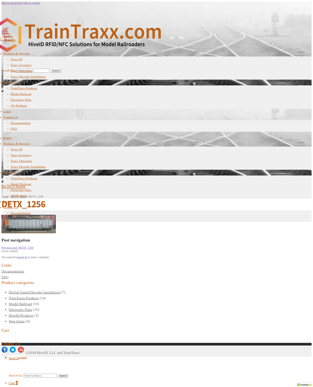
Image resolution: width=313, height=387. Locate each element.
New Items (17, 321)
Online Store (11, 82)
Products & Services (16, 53)
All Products (19, 105)
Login (7, 111)
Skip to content (31, 3)
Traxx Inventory (21, 65)
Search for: (8, 70)
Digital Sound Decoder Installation (34, 292)
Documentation (21, 123)
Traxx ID (16, 59)
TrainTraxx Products (24, 88)
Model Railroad (21, 94)
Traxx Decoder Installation (28, 77)
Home (7, 48)
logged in (21, 257)
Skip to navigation (11, 3)
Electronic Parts (21, 100)
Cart (13, 383)
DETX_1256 (18, 196)
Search (55, 70)
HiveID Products (21, 315)
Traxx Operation (21, 71)
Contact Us (10, 117)
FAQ (14, 129)
